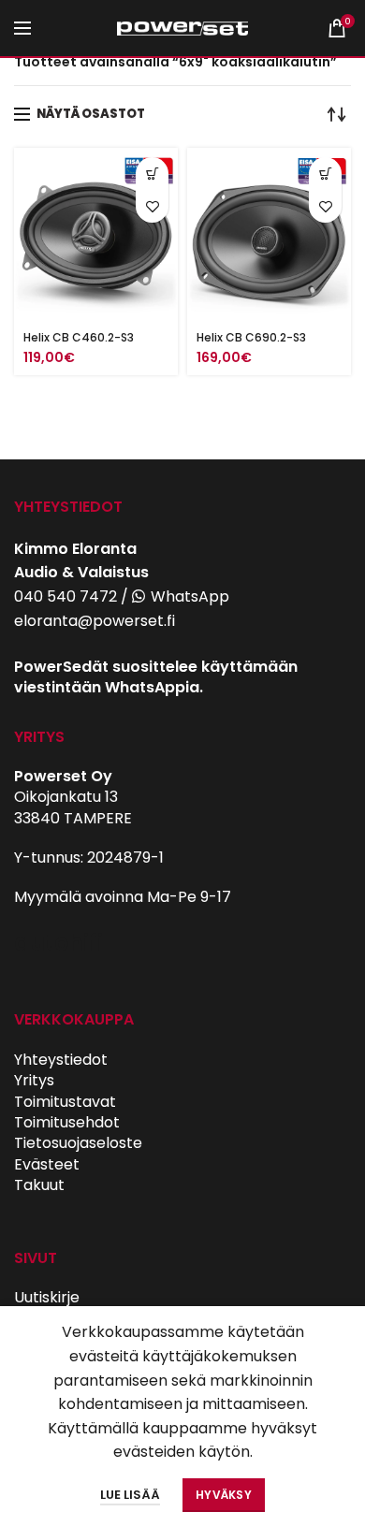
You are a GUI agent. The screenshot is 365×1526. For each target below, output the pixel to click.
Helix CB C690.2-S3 (251, 337)
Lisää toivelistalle (152, 206)
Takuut (39, 1185)
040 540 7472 (65, 596)
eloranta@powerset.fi (94, 621)
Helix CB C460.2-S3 (78, 337)
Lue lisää (130, 1495)
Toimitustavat (65, 1101)
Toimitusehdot (67, 1122)
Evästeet (47, 1164)
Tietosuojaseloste (78, 1143)
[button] (152, 173)
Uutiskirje (47, 1297)
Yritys (34, 1080)
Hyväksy (224, 1495)
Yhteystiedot (61, 1059)
